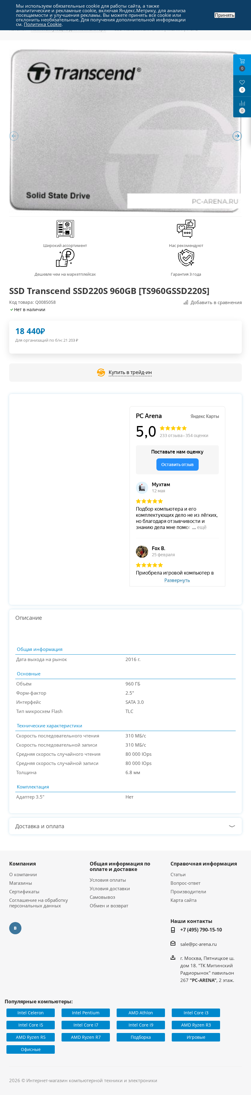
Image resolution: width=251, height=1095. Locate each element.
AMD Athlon (141, 1013)
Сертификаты (24, 891)
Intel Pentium (85, 1013)
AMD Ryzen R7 (86, 1037)
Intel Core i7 (85, 1025)
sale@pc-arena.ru (198, 944)
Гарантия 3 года (186, 274)
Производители (188, 891)
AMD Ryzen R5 (31, 1037)
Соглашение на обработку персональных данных (38, 903)
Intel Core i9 (141, 1025)
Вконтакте (15, 928)
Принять (224, 15)
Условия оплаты (108, 880)
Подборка (141, 1037)
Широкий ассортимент (65, 245)
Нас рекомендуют (186, 245)
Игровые (196, 1037)
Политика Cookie (43, 24)
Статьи (178, 874)
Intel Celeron (30, 1013)
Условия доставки (110, 888)
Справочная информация (203, 863)
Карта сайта (183, 900)
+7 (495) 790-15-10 (201, 929)
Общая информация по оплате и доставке (120, 866)
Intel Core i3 (196, 1013)
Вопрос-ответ (185, 883)
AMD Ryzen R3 (196, 1025)
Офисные (31, 1049)
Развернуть (177, 580)
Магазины (20, 883)
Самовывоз (102, 897)
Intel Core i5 (30, 1025)
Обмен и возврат (109, 905)
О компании (23, 874)
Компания (22, 863)
